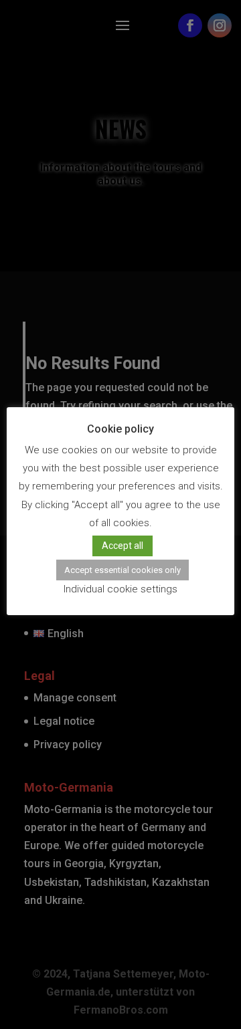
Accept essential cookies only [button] (122, 570)
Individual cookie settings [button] (120, 589)
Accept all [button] (122, 545)
